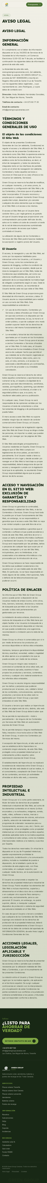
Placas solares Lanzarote (11, 1094)
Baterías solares (8, 1101)
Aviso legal (6, 1171)
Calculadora (6, 1145)
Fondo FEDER (7, 1152)
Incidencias (6, 1131)
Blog (4, 1125)
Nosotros (5, 1114)
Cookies (24, 1171)
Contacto (5, 1155)
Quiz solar (6, 1149)
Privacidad (15, 1171)
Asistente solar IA (8, 1142)
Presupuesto (33, 4)
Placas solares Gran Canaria (12, 1091)
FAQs (4, 1121)
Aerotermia (6, 1097)
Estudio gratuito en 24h (18, 1041)
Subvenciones (7, 1118)
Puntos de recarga (9, 1104)
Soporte (5, 1128)
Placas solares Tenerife (11, 1087)
